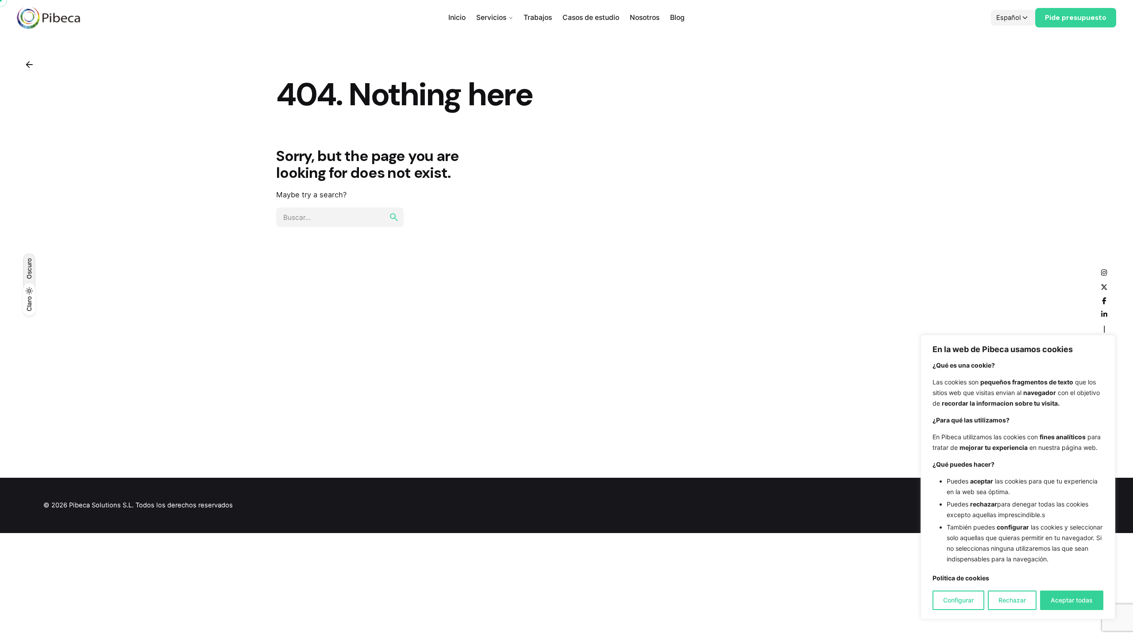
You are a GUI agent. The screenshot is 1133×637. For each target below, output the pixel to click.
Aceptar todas (1072, 600)
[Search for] (340, 217)
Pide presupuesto (1075, 17)
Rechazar (1012, 600)
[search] (394, 217)
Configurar (958, 600)
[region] (1018, 477)
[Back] (29, 64)
